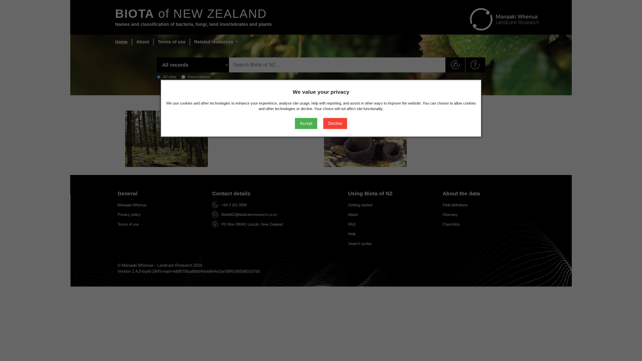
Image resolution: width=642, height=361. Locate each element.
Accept (306, 123)
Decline (335, 123)
